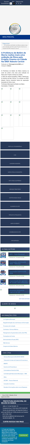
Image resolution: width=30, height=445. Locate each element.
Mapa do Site (19, 1)
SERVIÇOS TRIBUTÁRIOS (15, 189)
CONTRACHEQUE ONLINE (15, 197)
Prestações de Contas (9, 336)
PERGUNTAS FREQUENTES (15, 215)
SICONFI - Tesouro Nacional (10, 380)
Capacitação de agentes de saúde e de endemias (19, 282)
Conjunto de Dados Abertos (10, 346)
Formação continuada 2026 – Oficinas (18, 263)
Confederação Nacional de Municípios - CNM (15, 373)
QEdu (4, 377)
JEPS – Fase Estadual (17, 254)
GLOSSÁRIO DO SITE (15, 206)
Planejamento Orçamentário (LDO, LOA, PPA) (15, 332)
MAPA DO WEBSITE (15, 223)
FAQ (13, 1)
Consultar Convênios (8, 384)
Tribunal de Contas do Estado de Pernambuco (15, 360)
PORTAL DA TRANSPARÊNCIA (15, 146)
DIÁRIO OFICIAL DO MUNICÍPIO (15, 172)
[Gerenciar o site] (27, 395)
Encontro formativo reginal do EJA (17, 291)
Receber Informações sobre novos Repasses (15, 387)
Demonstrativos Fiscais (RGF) (11, 339)
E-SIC (15, 155)
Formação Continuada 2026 (18, 272)
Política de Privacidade (8, 437)
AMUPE (5, 363)
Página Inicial (6, 43)
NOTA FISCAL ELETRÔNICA (15, 180)
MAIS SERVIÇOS (15, 240)
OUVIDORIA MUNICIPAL (15, 163)
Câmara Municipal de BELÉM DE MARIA (13, 357)
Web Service (6, 343)
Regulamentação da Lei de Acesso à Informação (16, 322)
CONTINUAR (23, 435)
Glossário (6, 1)
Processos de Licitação (9, 326)
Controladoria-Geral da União (11, 370)
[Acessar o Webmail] (25, 395)
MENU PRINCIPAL (8, 37)
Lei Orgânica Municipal (9, 319)
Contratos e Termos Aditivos (10, 329)
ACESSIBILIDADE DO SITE (15, 232)
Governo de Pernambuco (10, 367)
